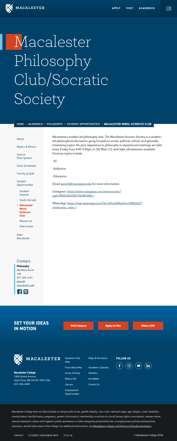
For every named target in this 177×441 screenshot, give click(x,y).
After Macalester (23, 236)
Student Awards (24, 193)
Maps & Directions (97, 358)
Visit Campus (78, 325)
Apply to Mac (113, 325)
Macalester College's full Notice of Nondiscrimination (122, 426)
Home (20, 124)
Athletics (93, 372)
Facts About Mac (73, 367)
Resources (26, 220)
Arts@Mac (93, 378)
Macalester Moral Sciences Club (26, 210)
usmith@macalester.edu (75, 184)
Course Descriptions (24, 156)
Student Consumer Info (43, 435)
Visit (129, 8)
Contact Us (94, 384)
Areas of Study (72, 372)
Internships (26, 226)
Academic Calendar (98, 367)
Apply (116, 8)
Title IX (67, 435)
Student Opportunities (83, 124)
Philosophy (55, 124)
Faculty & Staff (25, 173)
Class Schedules (26, 165)
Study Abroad (28, 199)
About (20, 138)
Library (69, 384)
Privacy (19, 435)
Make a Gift (148, 325)
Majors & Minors (26, 146)
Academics (147, 8)
